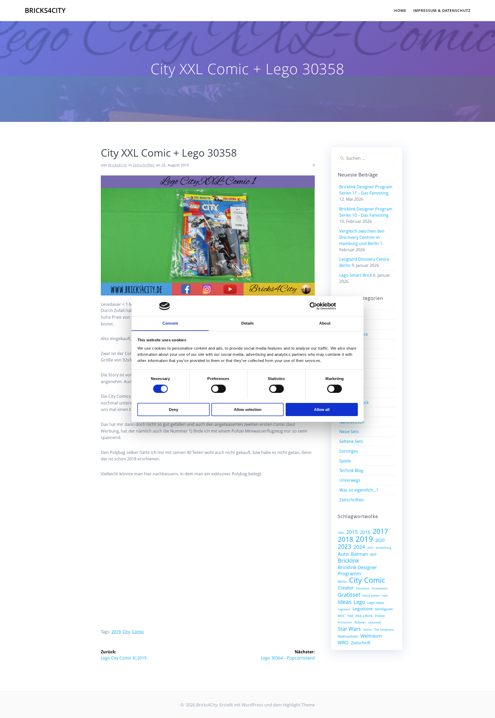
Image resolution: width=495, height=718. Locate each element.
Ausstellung (383, 548)
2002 (341, 533)
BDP (373, 554)
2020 (380, 540)
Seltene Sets (351, 441)
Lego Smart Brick (355, 275)
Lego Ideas (375, 602)
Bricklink (348, 560)
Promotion (345, 622)
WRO (343, 642)
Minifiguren (384, 609)
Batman (359, 554)
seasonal (374, 622)
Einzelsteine (379, 588)
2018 (345, 539)
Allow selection (247, 409)
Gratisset (349, 595)
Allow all (321, 409)
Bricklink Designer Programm (357, 570)
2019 (116, 632)
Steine (367, 629)
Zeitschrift (360, 643)
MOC (341, 616)
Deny (173, 409)
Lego (359, 602)
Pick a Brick (364, 615)
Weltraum (371, 636)
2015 (352, 532)
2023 (344, 546)
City (126, 632)
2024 (359, 547)
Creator (346, 588)
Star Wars (349, 629)
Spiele (345, 461)
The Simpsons (384, 629)
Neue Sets (349, 431)
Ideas (344, 602)
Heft (385, 595)
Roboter (360, 622)
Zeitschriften (144, 165)
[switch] (218, 388)
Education (362, 588)
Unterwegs (349, 480)
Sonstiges (348, 451)
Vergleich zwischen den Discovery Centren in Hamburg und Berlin (361, 237)
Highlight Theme (299, 705)
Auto (343, 554)
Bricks (342, 581)
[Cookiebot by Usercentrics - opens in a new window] (313, 306)
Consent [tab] (170, 323)
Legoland (344, 609)
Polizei (380, 615)
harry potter (371, 595)
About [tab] (325, 323)
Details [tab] (247, 323)
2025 (370, 548)
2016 (365, 532)
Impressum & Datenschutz (442, 10)
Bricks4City (45, 10)
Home (400, 10)
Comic (138, 632)
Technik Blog (351, 470)
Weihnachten (348, 636)
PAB (350, 616)
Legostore (362, 609)
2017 (380, 531)
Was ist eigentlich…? (358, 490)
